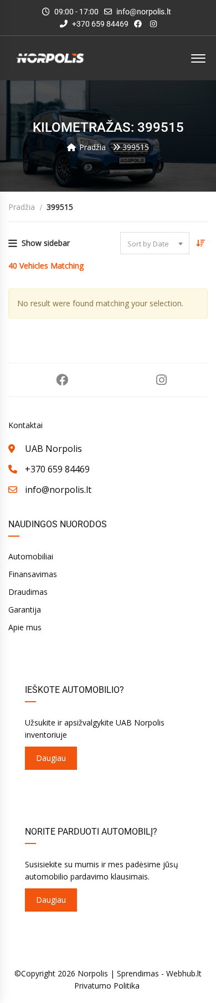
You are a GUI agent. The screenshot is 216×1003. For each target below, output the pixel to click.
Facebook (61, 380)
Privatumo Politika (107, 985)
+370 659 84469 (99, 23)
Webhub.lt (184, 973)
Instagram (161, 380)
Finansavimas (32, 574)
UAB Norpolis (53, 449)
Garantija (24, 609)
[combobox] (154, 243)
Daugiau (51, 758)
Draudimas (28, 592)
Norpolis (93, 973)
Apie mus (25, 627)
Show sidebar (46, 243)
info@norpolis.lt (143, 11)
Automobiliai (30, 556)
